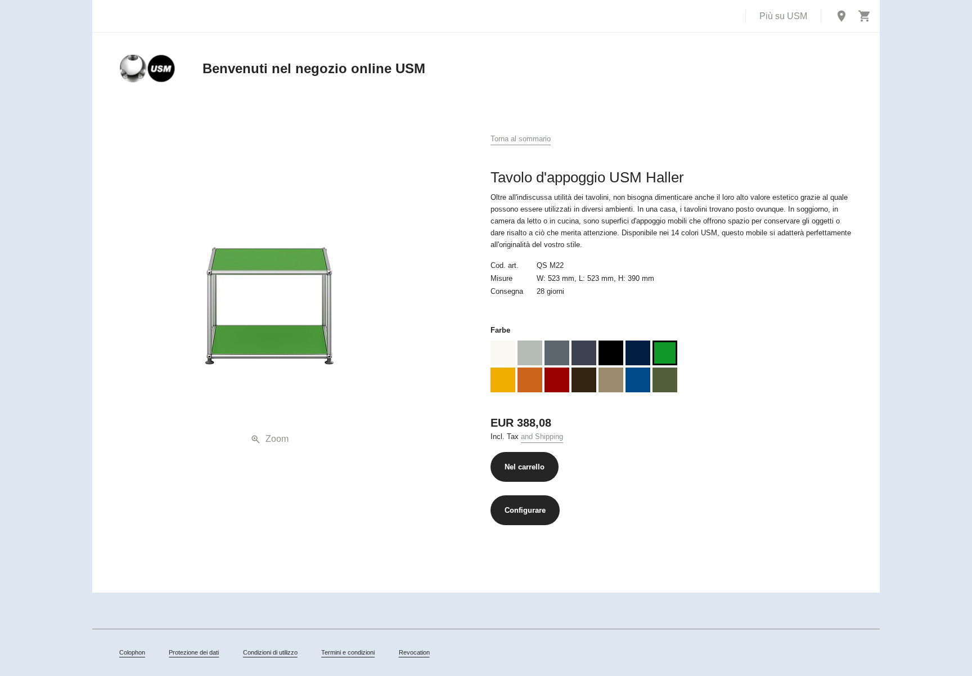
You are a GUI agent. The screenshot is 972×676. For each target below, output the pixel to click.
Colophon (132, 652)
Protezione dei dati (194, 652)
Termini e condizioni (348, 652)
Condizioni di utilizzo (270, 652)
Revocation (414, 652)
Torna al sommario (520, 139)
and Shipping (542, 436)
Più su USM (783, 16)
